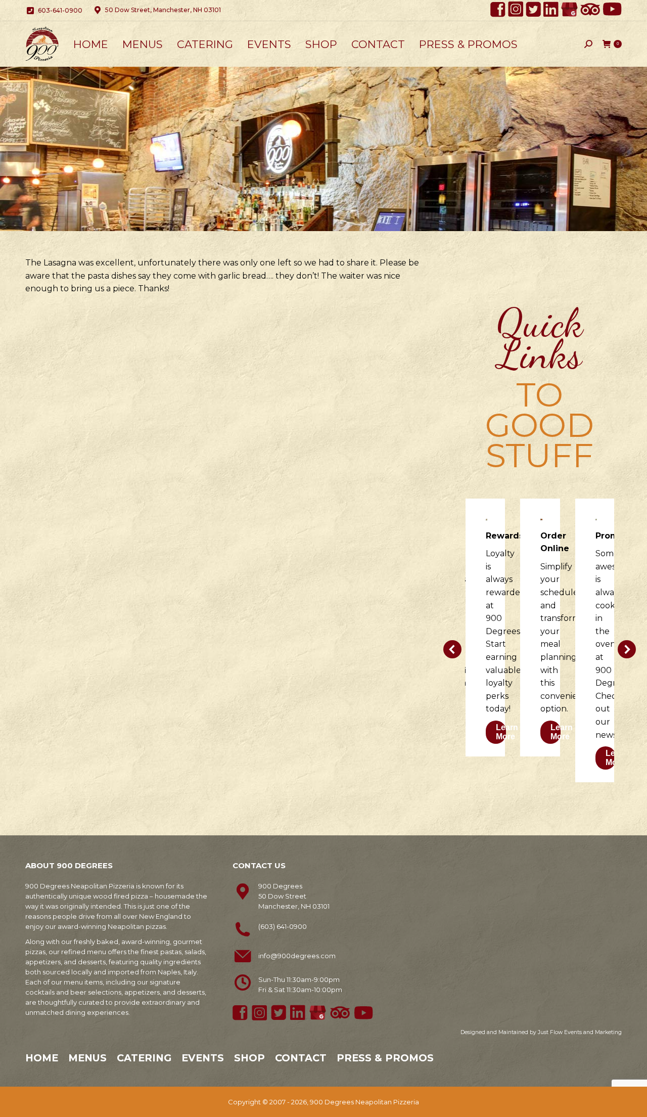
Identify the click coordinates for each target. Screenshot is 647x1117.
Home (41, 1058)
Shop (249, 1058)
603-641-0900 (60, 10)
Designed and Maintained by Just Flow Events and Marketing (541, 1032)
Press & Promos (385, 1058)
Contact (301, 1058)
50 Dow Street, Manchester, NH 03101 (163, 10)
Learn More (507, 732)
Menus (87, 1058)
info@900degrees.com (297, 956)
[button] (452, 649)
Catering (144, 1058)
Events (202, 1058)
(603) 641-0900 (282, 926)
